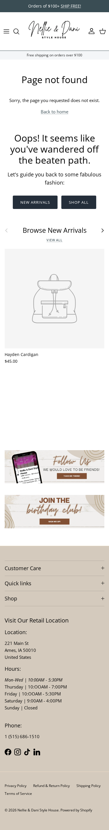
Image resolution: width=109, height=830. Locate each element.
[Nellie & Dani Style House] (54, 31)
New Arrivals (35, 202)
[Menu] (6, 31)
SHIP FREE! (71, 6)
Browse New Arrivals (55, 230)
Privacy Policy (15, 785)
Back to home (54, 112)
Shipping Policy (88, 785)
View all (54, 240)
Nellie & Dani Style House (38, 810)
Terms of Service (18, 793)
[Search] (19, 31)
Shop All (79, 202)
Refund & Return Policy (51, 785)
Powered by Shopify (76, 810)
